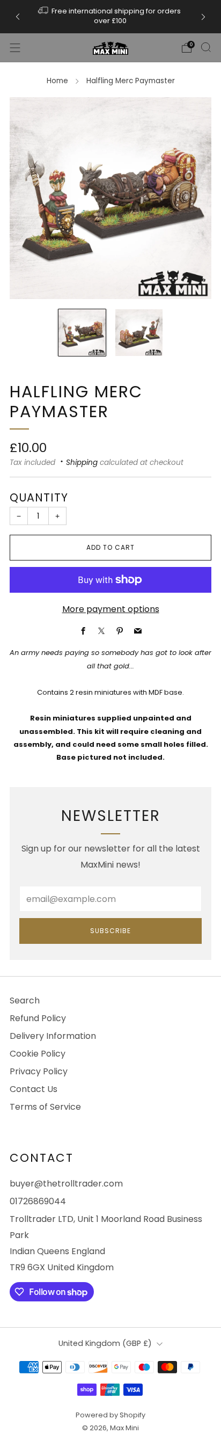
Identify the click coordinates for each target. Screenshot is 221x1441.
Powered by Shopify (110, 1415)
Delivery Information (53, 1036)
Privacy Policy (39, 1071)
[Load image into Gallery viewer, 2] (139, 333)
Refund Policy (38, 1018)
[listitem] (110, 16)
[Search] (206, 47)
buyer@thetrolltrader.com (66, 1183)
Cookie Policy (37, 1053)
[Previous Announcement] (17, 17)
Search (25, 1000)
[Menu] (15, 47)
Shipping (82, 462)
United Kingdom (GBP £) (105, 1343)
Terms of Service (45, 1107)
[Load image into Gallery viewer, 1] (82, 333)
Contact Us (33, 1089)
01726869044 (38, 1201)
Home (57, 81)
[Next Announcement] (203, 17)
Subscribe (110, 930)
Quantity (39, 497)
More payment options (110, 609)
